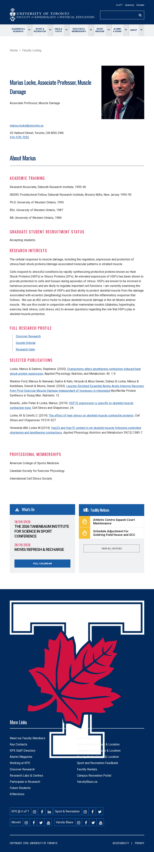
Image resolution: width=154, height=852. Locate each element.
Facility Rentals (87, 769)
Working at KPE (20, 763)
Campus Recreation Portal (94, 775)
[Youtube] (48, 822)
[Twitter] (100, 811)
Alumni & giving (117, 30)
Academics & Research (18, 30)
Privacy (139, 843)
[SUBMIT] (140, 15)
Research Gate (25, 349)
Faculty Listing (31, 50)
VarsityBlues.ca (87, 782)
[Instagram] (34, 811)
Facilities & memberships (79, 30)
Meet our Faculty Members (27, 738)
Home (14, 50)
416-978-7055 (19, 137)
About (133, 30)
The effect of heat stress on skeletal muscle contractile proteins (91, 415)
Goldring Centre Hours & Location (99, 750)
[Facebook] (42, 811)
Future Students (20, 788)
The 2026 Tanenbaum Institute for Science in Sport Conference (41, 531)
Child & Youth (58, 30)
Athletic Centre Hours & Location (98, 744)
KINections (17, 794)
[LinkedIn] (49, 811)
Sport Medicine (99, 30)
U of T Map (84, 738)
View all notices (111, 548)
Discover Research (28, 336)
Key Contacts (18, 744)
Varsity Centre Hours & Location (98, 757)
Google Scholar (26, 343)
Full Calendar (42, 563)
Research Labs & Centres (26, 775)
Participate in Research (25, 782)
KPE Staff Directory (22, 750)
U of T (119, 5)
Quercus (129, 5)
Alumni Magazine (21, 757)
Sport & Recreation (40, 30)
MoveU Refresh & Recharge (39, 549)
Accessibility (121, 843)
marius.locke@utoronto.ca (26, 125)
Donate (140, 5)
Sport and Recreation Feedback (97, 763)
